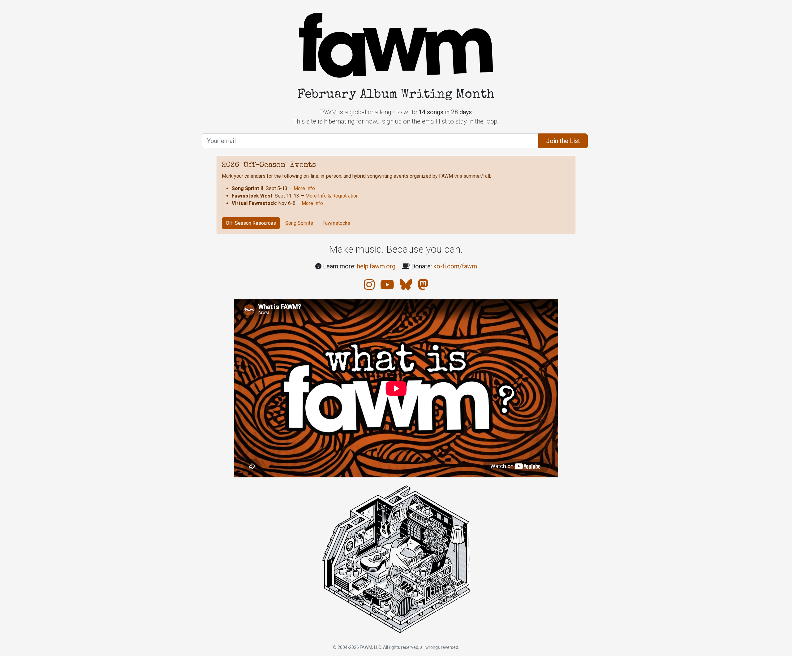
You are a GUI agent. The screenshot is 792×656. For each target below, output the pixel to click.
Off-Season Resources (251, 223)
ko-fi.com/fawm (455, 266)
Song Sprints (299, 223)
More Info (304, 188)
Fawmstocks (336, 223)
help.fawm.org (376, 266)
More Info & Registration (332, 196)
